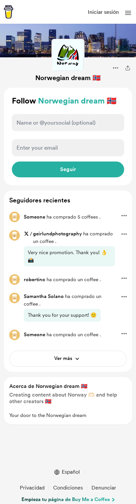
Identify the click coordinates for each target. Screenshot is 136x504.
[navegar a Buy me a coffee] (8, 11)
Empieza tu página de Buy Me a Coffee (65, 499)
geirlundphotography (57, 234)
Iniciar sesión (103, 12)
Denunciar (103, 488)
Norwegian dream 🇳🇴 (68, 78)
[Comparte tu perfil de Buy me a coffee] (128, 68)
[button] (128, 13)
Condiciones (68, 488)
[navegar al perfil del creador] (68, 55)
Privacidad (32, 488)
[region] (68, 401)
